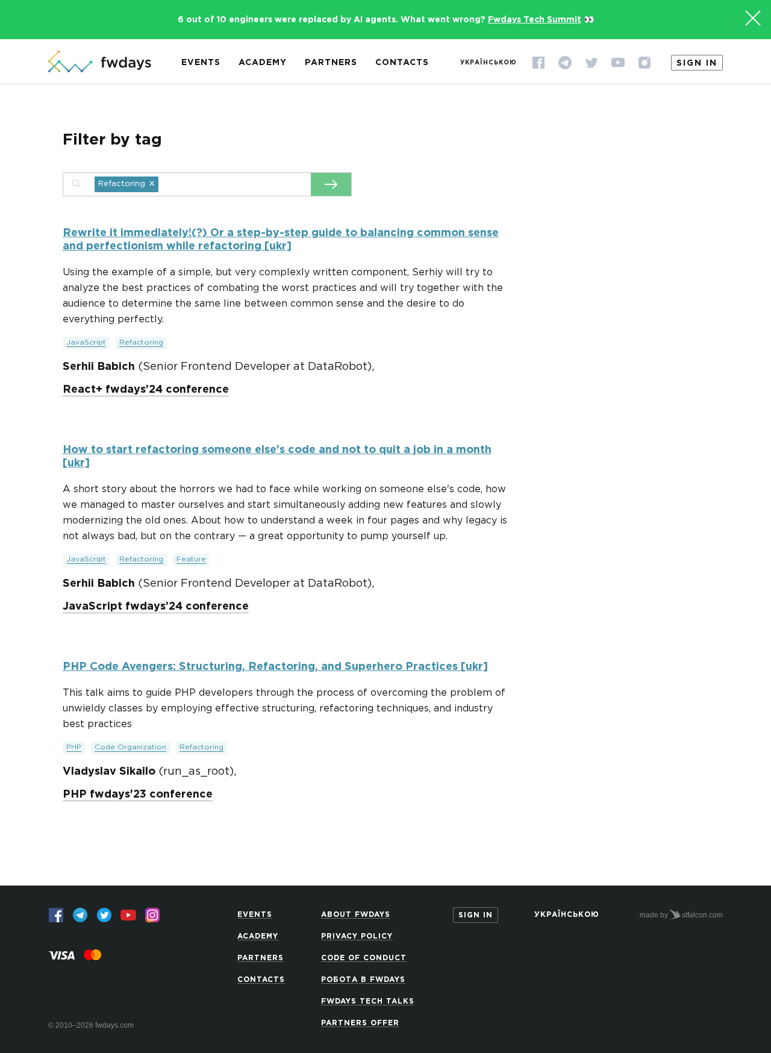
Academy (263, 62)
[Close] (753, 18)
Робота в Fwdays (363, 979)
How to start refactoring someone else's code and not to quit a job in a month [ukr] (277, 456)
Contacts (402, 62)
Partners (331, 62)
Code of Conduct (364, 958)
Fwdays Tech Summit (534, 19)
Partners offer (360, 1023)
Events (200, 62)
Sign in (696, 63)
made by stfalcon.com (681, 915)
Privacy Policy (357, 936)
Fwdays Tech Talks (367, 1001)
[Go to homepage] (99, 63)
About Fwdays (355, 914)
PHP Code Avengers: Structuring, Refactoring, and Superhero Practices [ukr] (275, 667)
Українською (488, 63)
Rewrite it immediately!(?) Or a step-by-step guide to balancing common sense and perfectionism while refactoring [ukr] (281, 239)
